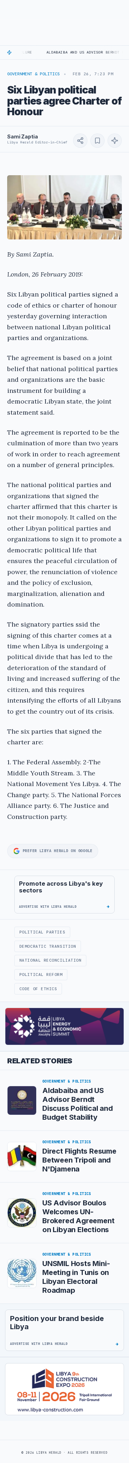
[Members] (88, 9)
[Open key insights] (115, 140)
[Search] (104, 9)
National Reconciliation (50, 960)
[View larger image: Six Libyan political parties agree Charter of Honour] (64, 207)
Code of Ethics (38, 988)
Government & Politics (33, 73)
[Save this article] (97, 140)
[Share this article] (80, 140)
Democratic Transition (47, 946)
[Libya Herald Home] (43, 9)
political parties (42, 932)
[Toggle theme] (119, 9)
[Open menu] (7, 9)
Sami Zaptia (22, 136)
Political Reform (41, 974)
